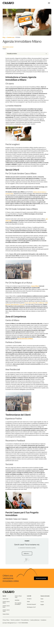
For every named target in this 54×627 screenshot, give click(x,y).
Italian (42, 598)
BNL (37, 302)
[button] (49, 3)
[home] (8, 3)
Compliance (43, 620)
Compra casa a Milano (6, 602)
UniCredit (21, 304)
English (42, 604)
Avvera (26, 302)
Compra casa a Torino (6, 610)
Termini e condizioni (15, 620)
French (42, 601)
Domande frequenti (31, 604)
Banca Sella (32, 302)
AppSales (17, 600)
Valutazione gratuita (41, 578)
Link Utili (29, 596)
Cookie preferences (34, 620)
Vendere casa (10, 37)
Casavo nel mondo (45, 596)
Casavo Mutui (6, 614)
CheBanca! (41, 302)
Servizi (4, 596)
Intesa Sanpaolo (14, 304)
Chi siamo (29, 598)
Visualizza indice (12, 53)
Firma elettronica (25, 620)
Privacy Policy (6, 620)
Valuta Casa (5, 598)
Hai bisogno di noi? (31, 607)
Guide (28, 601)
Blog (4, 37)
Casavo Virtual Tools (18, 596)
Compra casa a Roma (6, 606)
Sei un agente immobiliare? (18, 603)
